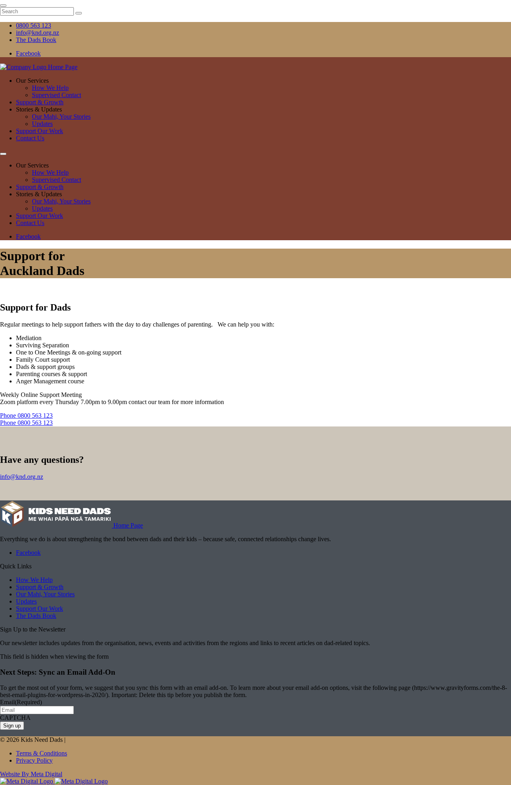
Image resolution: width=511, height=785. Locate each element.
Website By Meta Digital (31, 774)
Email (21, 702)
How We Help (50, 87)
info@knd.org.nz (21, 476)
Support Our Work (39, 131)
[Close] (3, 5)
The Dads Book (36, 615)
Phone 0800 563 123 (26, 415)
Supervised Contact (56, 95)
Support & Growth (39, 102)
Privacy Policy (34, 760)
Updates (42, 123)
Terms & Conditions (41, 753)
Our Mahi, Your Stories (61, 116)
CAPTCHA (15, 717)
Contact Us (30, 138)
